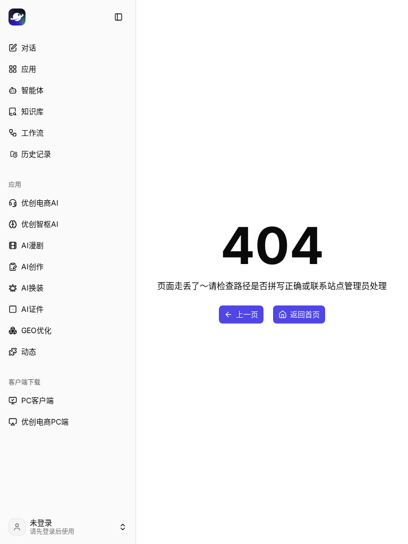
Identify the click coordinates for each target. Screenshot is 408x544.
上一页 (247, 314)
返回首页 (305, 314)
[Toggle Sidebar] (135, 272)
